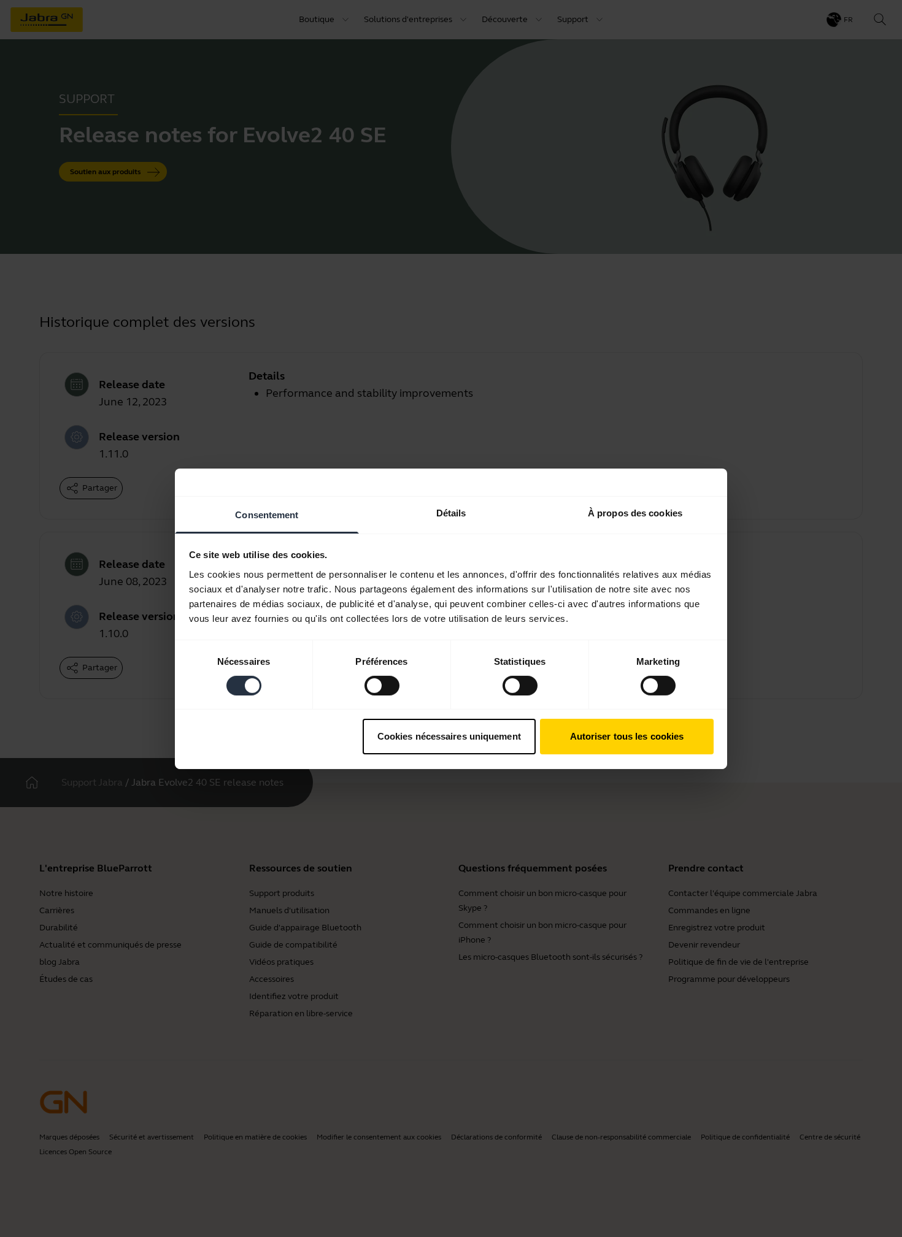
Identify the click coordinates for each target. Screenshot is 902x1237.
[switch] (381, 685)
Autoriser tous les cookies (627, 736)
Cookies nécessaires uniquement (449, 736)
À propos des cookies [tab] (635, 512)
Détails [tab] (451, 512)
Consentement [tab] (266, 514)
